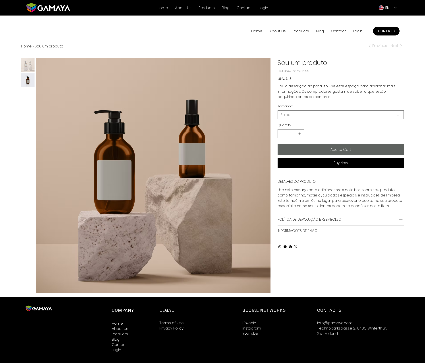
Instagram (251, 328)
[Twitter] (296, 247)
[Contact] (148, 344)
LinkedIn (249, 323)
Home (117, 323)
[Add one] (299, 133)
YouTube (250, 333)
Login (116, 349)
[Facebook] (285, 247)
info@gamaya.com (334, 323)
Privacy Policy (171, 328)
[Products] (148, 334)
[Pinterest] (290, 247)
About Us (120, 328)
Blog (116, 339)
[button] (301, 31)
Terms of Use (171, 323)
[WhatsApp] (280, 247)
